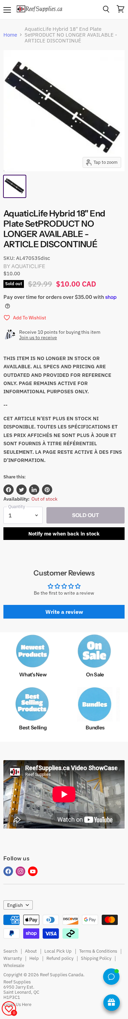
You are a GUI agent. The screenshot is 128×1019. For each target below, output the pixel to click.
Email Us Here (17, 1004)
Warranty (12, 958)
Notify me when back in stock (64, 533)
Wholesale (13, 965)
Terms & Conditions (98, 951)
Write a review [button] (64, 611)
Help (34, 958)
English (15, 905)
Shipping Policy (96, 958)
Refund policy (59, 958)
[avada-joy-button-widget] (111, 1002)
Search (10, 951)
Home (10, 35)
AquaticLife (28, 266)
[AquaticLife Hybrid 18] (15, 186)
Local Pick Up (58, 951)
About (31, 951)
